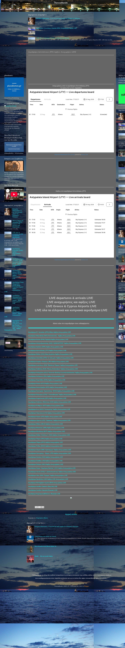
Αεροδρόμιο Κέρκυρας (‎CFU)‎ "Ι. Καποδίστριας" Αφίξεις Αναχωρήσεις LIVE (52, 394)
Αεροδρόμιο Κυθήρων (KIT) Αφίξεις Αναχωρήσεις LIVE (46, 405)
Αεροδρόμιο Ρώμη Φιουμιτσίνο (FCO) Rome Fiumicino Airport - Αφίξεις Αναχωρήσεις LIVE (14, 287)
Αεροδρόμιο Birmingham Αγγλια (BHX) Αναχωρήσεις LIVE (47, 483)
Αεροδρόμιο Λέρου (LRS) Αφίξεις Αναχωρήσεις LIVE (45, 416)
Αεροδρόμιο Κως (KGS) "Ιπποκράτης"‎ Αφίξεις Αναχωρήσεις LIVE (49, 409)
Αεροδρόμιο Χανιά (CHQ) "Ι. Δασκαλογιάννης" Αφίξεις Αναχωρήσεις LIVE (52, 472)
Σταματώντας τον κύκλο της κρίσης (45, 536)
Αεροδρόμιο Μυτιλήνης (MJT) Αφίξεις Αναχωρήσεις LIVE (46, 431)
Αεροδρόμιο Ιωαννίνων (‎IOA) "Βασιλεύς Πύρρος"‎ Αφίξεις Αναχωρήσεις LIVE (53, 365)
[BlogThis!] (38, 507)
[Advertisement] (71, 69)
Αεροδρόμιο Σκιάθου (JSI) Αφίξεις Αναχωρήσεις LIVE (45, 461)
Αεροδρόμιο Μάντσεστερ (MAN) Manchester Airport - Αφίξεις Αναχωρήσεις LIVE (13, 312)
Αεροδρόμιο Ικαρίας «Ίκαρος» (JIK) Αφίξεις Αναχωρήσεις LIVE (48, 361)
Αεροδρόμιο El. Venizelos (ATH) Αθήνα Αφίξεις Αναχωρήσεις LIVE (49, 332)
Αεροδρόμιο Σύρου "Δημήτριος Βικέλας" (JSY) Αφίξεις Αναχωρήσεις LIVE (51, 468)
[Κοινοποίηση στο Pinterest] (43, 507)
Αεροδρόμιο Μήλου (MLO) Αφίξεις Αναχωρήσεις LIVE (45, 424)
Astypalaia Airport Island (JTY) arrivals (64, 154)
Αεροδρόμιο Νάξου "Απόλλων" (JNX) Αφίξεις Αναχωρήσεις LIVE (49, 435)
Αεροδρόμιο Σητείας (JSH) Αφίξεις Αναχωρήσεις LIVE (45, 457)
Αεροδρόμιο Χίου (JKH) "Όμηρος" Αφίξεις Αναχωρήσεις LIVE (47, 475)
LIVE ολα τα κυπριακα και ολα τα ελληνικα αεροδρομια (52, 38)
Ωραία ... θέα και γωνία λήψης (44, 556)
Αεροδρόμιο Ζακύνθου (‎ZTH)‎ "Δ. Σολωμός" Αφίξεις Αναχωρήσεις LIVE (51, 358)
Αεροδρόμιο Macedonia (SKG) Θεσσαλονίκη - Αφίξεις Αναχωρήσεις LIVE (51, 336)
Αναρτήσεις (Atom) (42, 518)
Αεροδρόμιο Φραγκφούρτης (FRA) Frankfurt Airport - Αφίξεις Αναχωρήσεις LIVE (17, 299)
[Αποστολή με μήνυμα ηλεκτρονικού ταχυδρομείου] (36, 507)
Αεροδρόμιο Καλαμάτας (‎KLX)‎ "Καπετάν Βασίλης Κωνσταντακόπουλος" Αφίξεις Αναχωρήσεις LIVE (60, 372)
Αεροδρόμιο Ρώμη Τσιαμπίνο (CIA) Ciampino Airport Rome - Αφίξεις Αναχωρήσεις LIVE (18, 263)
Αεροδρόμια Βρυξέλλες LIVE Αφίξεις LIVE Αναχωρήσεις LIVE (48, 479)
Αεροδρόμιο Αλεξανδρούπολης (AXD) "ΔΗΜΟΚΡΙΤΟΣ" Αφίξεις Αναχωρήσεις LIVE (54, 343)
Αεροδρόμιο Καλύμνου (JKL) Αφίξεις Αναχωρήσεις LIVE (46, 376)
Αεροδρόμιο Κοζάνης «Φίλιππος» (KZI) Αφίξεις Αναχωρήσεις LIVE (49, 402)
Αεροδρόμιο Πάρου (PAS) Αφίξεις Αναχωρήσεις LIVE (45, 439)
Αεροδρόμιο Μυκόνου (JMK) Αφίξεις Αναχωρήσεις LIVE (46, 427)
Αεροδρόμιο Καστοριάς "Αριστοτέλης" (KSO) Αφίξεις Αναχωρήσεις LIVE (51, 391)
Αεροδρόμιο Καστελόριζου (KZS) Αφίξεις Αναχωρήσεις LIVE (47, 387)
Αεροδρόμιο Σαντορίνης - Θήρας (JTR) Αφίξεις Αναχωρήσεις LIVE (49, 453)
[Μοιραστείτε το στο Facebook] (41, 507)
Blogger (86, 586)
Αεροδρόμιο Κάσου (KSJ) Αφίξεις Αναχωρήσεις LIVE (45, 383)
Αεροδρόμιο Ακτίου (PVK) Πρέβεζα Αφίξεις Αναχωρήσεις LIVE (48, 339)
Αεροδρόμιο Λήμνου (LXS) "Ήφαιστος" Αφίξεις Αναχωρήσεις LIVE (49, 420)
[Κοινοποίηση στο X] (39, 507)
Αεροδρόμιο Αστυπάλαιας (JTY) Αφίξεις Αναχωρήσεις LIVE (47, 350)
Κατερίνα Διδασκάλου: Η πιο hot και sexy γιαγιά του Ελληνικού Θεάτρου (58, 18)
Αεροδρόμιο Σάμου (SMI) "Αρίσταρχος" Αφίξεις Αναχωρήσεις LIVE (49, 450)
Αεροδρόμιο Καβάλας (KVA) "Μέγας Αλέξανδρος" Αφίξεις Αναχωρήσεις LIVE (53, 369)
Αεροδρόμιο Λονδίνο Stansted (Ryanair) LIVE (42, 490)
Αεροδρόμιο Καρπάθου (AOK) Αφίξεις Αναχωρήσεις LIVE (46, 380)
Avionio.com (84, 154)
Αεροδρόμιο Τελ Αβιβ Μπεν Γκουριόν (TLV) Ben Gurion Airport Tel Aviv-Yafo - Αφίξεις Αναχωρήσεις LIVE (13, 325)
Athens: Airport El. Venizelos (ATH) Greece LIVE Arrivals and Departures (17, 224)
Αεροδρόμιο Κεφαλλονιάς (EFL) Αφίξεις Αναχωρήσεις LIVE (47, 398)
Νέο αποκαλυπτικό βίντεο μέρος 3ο (45, 546)
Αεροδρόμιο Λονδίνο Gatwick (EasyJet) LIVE (42, 486)
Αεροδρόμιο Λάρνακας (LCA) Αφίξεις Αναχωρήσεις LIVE (46, 413)
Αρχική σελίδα (71, 514)
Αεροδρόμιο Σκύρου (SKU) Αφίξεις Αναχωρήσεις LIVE (45, 464)
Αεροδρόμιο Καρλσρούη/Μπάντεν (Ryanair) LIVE (44, 494)
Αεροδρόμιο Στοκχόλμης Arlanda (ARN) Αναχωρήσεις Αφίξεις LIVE (56, 28)
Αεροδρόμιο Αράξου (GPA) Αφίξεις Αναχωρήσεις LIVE (45, 347)
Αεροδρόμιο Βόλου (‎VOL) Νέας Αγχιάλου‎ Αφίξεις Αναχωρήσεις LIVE (50, 354)
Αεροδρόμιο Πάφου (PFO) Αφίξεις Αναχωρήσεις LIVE (45, 442)
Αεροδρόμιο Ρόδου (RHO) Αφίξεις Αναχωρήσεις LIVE (45, 446)
